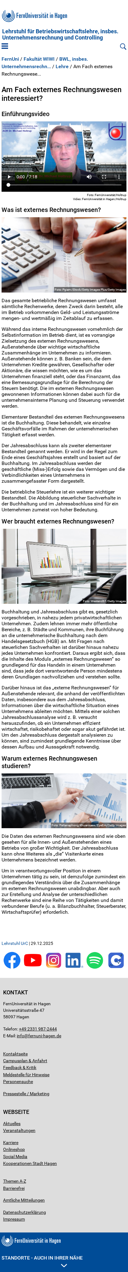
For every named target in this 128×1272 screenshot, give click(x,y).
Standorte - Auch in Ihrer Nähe (42, 1258)
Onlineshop (14, 1149)
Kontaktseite (15, 1053)
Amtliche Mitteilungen (24, 1200)
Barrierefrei (14, 1188)
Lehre (62, 66)
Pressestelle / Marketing (26, 1093)
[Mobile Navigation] (5, 46)
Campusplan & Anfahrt (25, 1060)
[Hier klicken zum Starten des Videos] (64, 156)
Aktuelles (12, 1123)
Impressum (14, 1219)
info (20, 1035)
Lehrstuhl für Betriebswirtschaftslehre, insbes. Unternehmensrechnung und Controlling (60, 34)
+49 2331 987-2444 (38, 1028)
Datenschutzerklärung (24, 1212)
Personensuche (18, 1081)
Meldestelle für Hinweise (26, 1074)
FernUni (10, 59)
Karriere (10, 1142)
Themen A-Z (14, 1181)
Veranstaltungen (19, 1130)
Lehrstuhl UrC (15, 943)
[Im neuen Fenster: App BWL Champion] (116, 967)
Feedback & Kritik (19, 1067)
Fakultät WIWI (39, 59)
